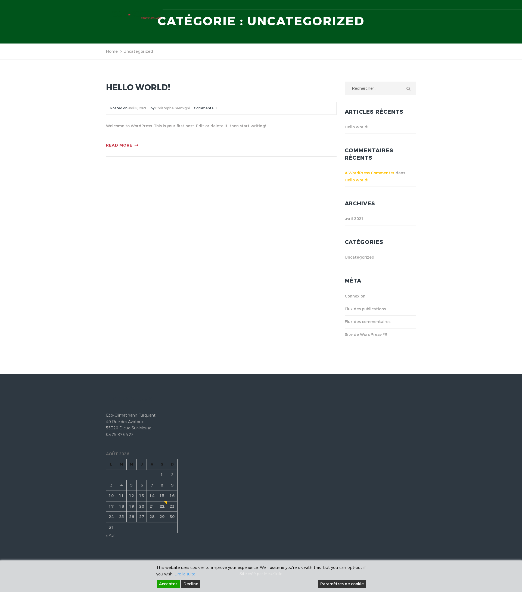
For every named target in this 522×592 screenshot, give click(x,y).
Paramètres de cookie (342, 584)
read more (119, 145)
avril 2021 (354, 218)
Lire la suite (185, 574)
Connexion (355, 296)
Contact (408, 53)
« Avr (110, 535)
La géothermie (267, 53)
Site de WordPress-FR (366, 334)
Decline (191, 584)
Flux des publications (365, 309)
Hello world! (138, 87)
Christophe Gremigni (172, 108)
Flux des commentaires (367, 321)
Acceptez (168, 584)
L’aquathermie (305, 53)
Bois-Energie (378, 53)
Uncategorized (359, 257)
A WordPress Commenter (369, 173)
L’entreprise (206, 53)
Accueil (178, 53)
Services (235, 53)
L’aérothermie (343, 53)
